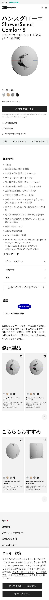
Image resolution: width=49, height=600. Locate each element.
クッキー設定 (40, 562)
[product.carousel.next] (44, 417)
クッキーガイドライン (23, 571)
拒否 (43, 565)
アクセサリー (38, 141)
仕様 (5, 141)
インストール (19, 141)
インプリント (21, 575)
